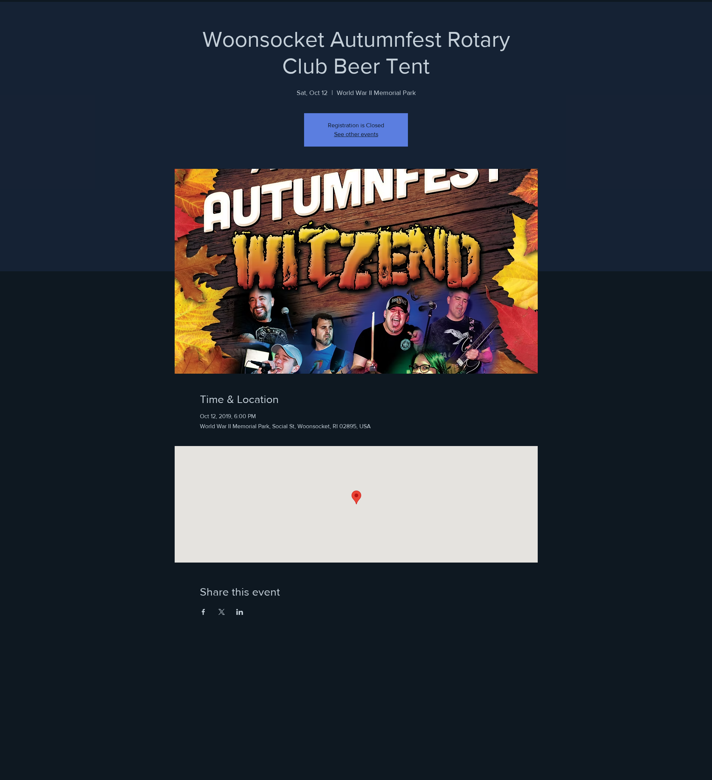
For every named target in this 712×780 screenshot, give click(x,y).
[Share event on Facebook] (203, 612)
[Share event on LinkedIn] (239, 612)
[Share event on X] (221, 612)
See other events (356, 134)
